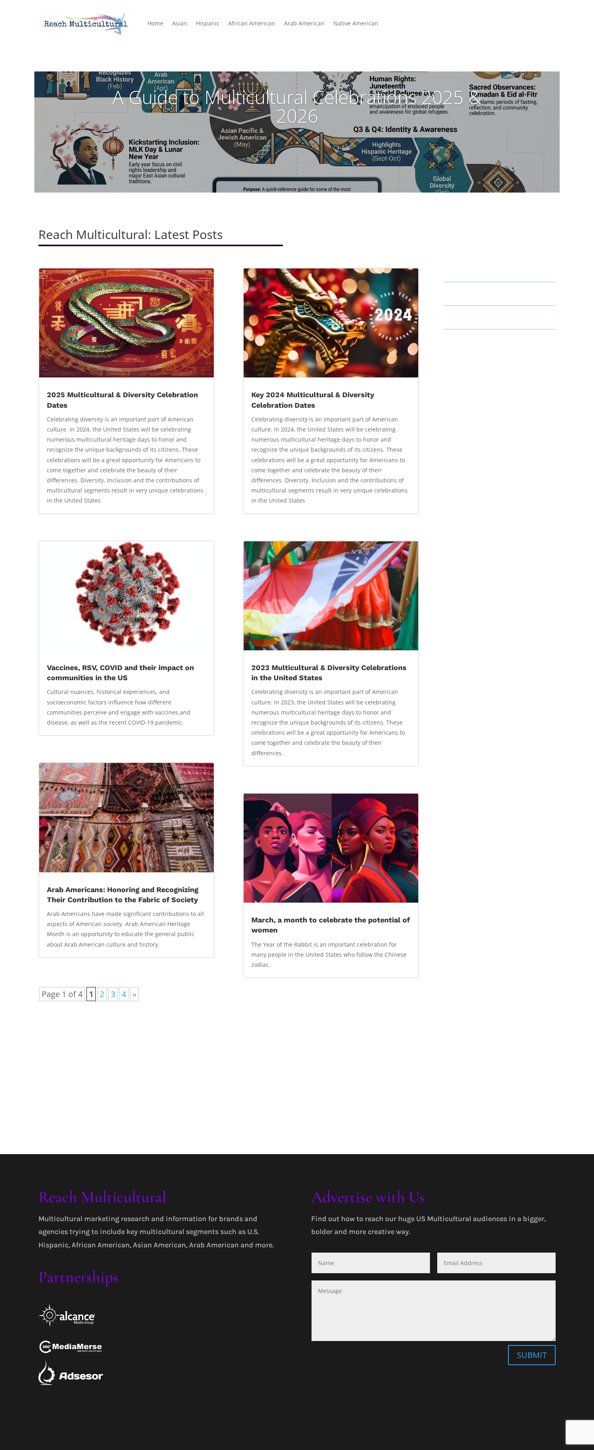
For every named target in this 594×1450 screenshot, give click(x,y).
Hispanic (207, 23)
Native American (355, 23)
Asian (179, 23)
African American (251, 23)
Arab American (304, 23)
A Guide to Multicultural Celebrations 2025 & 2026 (297, 106)
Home (155, 23)
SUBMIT (532, 1354)
